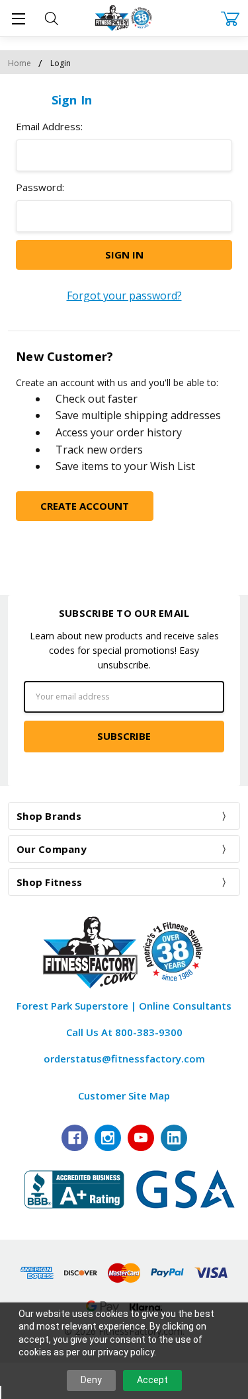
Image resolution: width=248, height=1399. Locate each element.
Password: (40, 187)
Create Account (84, 505)
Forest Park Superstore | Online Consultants (124, 1005)
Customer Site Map (124, 1095)
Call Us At (124, 1032)
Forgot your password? (124, 295)
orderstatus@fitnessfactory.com (124, 1058)
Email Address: (49, 126)
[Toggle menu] (18, 18)
